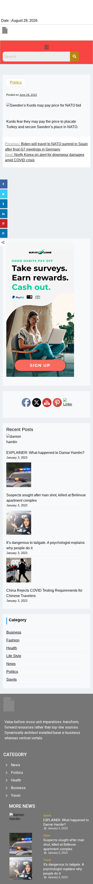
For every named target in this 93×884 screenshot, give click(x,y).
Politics (16, 82)
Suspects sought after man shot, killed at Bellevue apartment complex (46, 497)
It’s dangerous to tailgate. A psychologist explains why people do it (45, 545)
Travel (47, 860)
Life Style (13, 656)
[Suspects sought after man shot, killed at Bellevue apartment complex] (18, 474)
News (11, 664)
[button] (46, 47)
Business (13, 632)
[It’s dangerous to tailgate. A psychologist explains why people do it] (18, 522)
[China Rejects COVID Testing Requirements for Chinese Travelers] (18, 570)
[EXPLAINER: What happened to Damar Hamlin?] (18, 439)
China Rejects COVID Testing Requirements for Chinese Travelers (44, 593)
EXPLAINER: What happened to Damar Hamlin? (45, 453)
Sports (11, 679)
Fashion (12, 640)
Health (11, 648)
